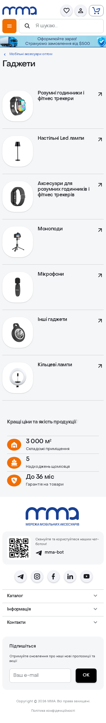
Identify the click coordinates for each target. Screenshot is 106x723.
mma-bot (54, 553)
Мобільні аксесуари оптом (30, 54)
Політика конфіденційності (53, 711)
